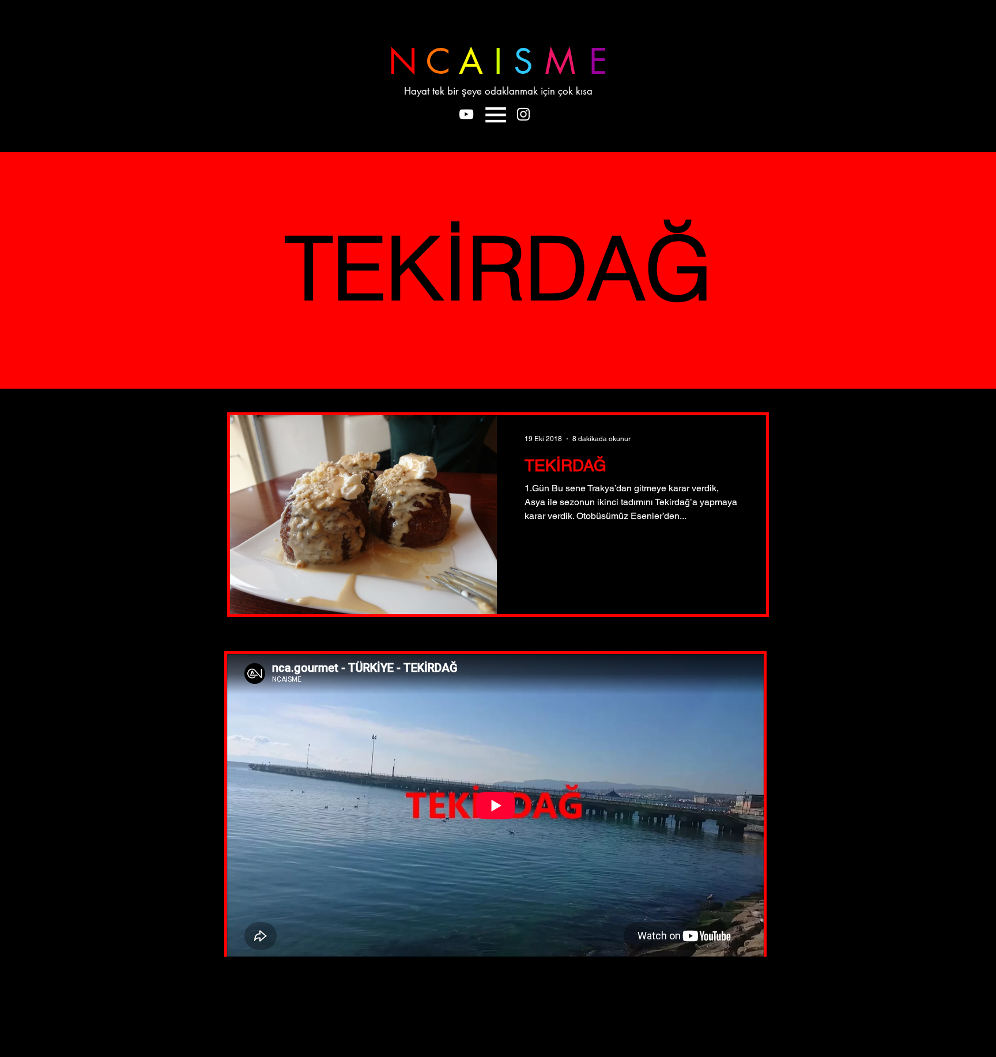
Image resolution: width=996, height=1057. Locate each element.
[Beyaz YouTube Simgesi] (466, 114)
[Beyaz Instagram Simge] (523, 114)
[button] (495, 114)
